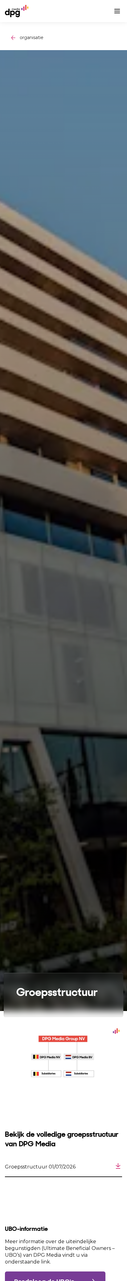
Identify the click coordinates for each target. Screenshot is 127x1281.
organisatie (31, 37)
